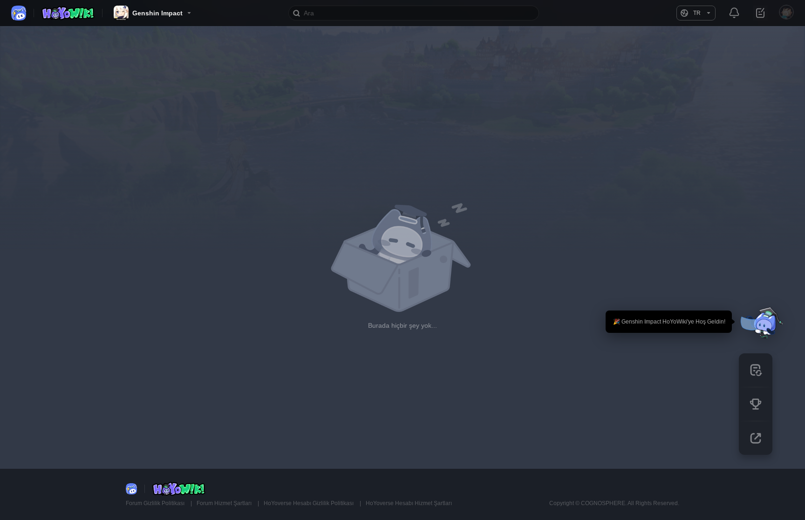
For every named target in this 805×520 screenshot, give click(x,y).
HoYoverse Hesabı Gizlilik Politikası (309, 503)
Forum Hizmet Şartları (225, 503)
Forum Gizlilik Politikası (156, 503)
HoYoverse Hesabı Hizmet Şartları (409, 503)
